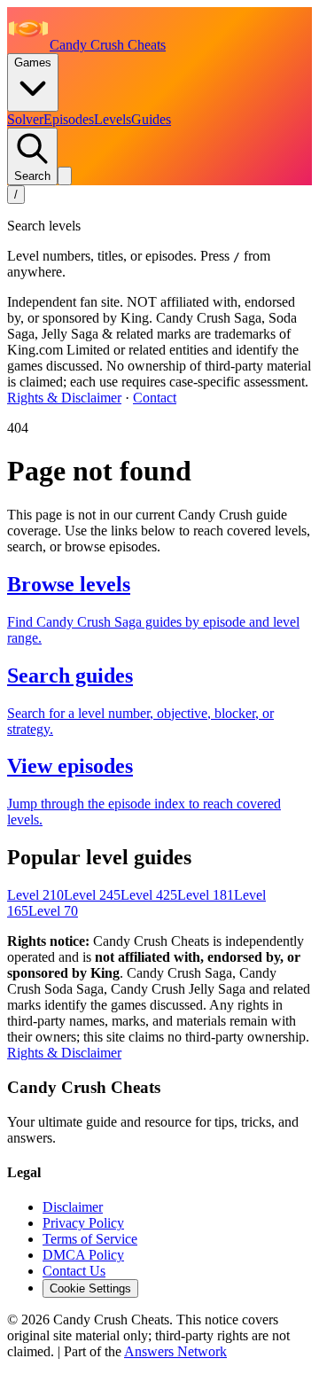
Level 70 (53, 910)
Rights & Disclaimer (64, 397)
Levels (112, 119)
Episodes (68, 119)
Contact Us (74, 1270)
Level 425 (149, 894)
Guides (151, 119)
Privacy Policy (83, 1222)
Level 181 (205, 894)
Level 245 (92, 894)
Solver (25, 119)
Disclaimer (73, 1206)
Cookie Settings (90, 1288)
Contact (154, 397)
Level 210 (35, 894)
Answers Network (175, 1351)
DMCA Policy (83, 1254)
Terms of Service (90, 1238)
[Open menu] (65, 176)
